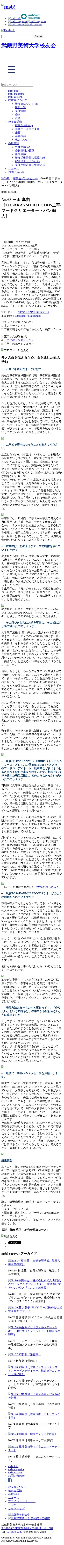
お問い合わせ (16, 172)
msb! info (13, 90)
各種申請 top (22, 146)
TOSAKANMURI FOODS (33, 312)
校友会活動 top (24, 125)
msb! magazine (16, 93)
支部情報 (20, 110)
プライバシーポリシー (21, 1501)
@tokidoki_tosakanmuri (28, 315)
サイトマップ (16, 1508)
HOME (5, 178)
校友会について (17, 100)
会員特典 (20, 136)
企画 (17, 132)
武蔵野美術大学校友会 (28, 45)
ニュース (13, 168)
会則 (17, 114)
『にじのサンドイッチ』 (19, 340)
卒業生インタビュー (25, 178)
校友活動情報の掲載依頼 (30, 157)
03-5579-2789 (14, 1531)
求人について (23, 139)
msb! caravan (15, 96)
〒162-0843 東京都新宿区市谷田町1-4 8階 (27, 1528)
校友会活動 (15, 121)
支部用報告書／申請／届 (30, 164)
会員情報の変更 (24, 150)
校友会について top (26, 103)
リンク (12, 1504)
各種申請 (13, 143)
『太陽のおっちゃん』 (48, 887)
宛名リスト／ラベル (27, 161)
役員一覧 (20, 107)
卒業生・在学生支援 (27, 128)
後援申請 (20, 154)
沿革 (17, 118)
